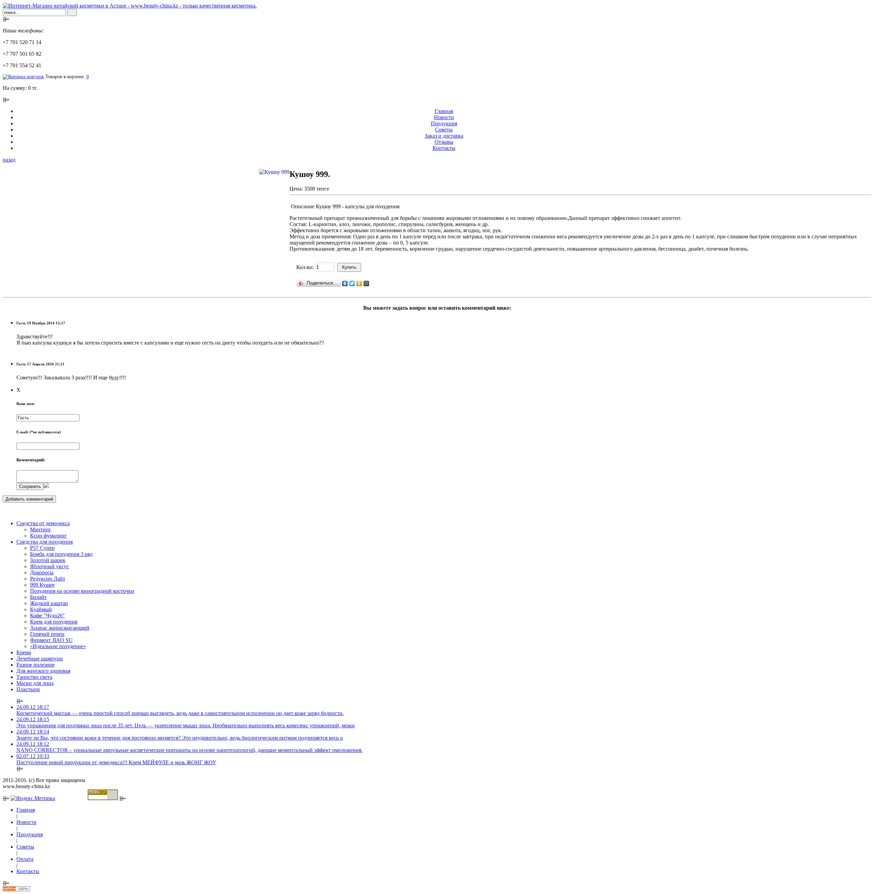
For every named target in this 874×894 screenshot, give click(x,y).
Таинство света (34, 677)
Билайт (38, 597)
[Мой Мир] (366, 283)
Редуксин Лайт (47, 579)
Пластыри (28, 689)
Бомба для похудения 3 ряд (61, 554)
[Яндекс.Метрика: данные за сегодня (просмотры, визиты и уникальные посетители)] (33, 798)
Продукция (444, 123)
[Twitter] (352, 283)
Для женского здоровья (43, 671)
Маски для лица (35, 683)
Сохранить (30, 486)
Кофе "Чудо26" (47, 615)
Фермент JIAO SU (51, 640)
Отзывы (444, 142)
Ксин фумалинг (48, 536)
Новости (444, 117)
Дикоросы (42, 572)
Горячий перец (47, 634)
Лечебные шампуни (39, 658)
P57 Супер (42, 548)
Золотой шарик (48, 560)
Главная (444, 111)
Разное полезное (35, 665)
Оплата (24, 859)
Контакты (444, 148)
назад (9, 160)
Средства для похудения (44, 542)
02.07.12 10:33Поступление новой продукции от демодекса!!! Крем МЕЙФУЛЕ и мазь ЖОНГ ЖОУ (116, 759)
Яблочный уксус (49, 566)
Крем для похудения (53, 622)
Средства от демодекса (43, 523)
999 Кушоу (42, 585)
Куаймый (41, 609)
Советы (444, 129)
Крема (23, 652)
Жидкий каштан (49, 603)
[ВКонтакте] (345, 283)
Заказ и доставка (444, 136)
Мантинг (40, 529)
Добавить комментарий (29, 499)
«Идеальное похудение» (58, 646)
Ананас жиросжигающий (59, 628)
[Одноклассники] (359, 283)
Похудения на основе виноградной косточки (82, 591)
